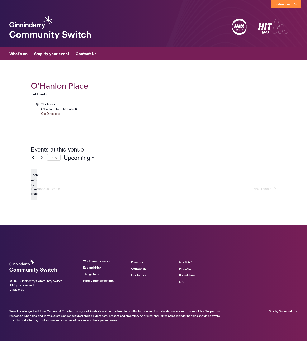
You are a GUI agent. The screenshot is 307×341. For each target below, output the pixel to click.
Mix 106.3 (185, 262)
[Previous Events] (33, 157)
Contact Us (86, 53)
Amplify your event (51, 53)
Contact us (138, 268)
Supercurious (288, 311)
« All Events (39, 94)
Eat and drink (92, 267)
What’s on (18, 53)
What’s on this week (96, 261)
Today (53, 157)
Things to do (91, 274)
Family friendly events (98, 281)
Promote (137, 262)
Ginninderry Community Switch (50, 27)
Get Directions (50, 113)
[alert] (34, 184)
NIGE (182, 282)
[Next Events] (41, 157)
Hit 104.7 (185, 268)
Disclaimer (16, 290)
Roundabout (187, 275)
